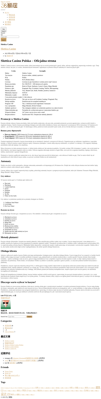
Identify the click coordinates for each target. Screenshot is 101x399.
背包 (82, 390)
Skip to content (5, 1)
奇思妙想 (12, 17)
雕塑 (28, 394)
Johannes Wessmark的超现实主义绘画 (25, 358)
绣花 (73, 390)
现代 (56, 390)
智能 (10, 390)
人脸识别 (48, 387)
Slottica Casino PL (10, 348)
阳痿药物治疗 (5, 298)
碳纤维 (62, 390)
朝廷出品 (12, 15)
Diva (13, 387)
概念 (35, 390)
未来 (19, 390)
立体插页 (68, 390)
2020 (3, 387)
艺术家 (87, 390)
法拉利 (46, 390)
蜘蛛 (97, 390)
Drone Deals (9, 371)
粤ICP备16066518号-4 (12, 375)
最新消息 (12, 19)
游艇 (52, 390)
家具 (87, 388)
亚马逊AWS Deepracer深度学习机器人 (24, 360)
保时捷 (58, 387)
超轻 (24, 394)
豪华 (13, 394)
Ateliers (7, 387)
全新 (63, 387)
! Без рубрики (9, 332)
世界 (37, 388)
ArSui (6, 360)
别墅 (77, 388)
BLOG (7, 12)
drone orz (8, 373)
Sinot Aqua (27, 387)
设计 (6, 394)
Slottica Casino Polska (12, 347)
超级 (19, 394)
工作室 (92, 387)
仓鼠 (53, 387)
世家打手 (10, 56)
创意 (72, 388)
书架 (43, 387)
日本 (6, 390)
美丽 (77, 390)
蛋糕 (93, 390)
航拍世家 (8, 378)
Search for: (3, 34)
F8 (16, 387)
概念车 (40, 390)
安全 (82, 387)
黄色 (32, 394)
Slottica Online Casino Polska (14, 345)
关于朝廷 (8, 22)
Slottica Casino (8, 48)
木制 (14, 390)
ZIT (33, 387)
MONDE (21, 387)
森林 (31, 390)
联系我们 (8, 24)
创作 (67, 387)
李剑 (25, 390)
